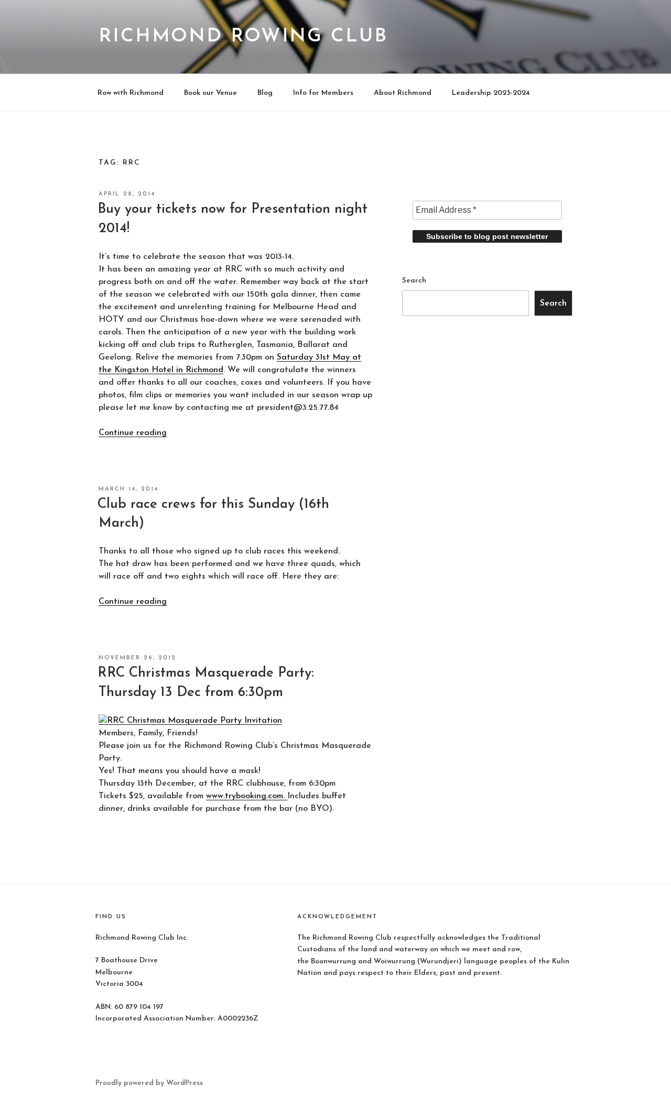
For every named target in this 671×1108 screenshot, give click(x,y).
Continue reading (133, 433)
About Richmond (402, 93)
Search (414, 281)
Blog (265, 93)
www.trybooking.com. (246, 796)
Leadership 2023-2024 (491, 93)
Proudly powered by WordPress (149, 1083)
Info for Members (323, 93)
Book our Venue (210, 93)
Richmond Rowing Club (243, 36)
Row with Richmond (131, 93)
